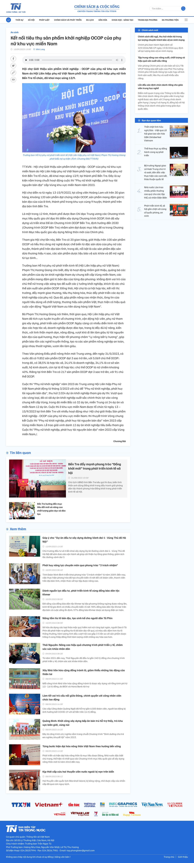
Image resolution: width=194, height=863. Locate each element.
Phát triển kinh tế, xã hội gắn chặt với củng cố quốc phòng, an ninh (155, 210)
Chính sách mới (150, 30)
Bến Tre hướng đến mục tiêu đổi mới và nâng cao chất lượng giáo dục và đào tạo (51, 508)
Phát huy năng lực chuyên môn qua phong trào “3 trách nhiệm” (80, 565)
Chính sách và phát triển (68, 20)
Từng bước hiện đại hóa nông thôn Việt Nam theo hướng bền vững (81, 746)
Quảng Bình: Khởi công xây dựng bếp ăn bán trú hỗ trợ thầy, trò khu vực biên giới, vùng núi (82, 722)
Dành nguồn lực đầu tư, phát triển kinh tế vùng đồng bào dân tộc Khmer (80, 592)
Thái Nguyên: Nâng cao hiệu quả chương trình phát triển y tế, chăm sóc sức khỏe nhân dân (82, 646)
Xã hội (31, 20)
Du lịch (90, 20)
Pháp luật (44, 20)
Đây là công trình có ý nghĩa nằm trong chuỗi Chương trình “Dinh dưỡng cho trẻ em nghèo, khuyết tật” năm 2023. (83, 735)
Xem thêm (18, 529)
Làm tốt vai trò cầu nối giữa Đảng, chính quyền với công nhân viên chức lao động (81, 697)
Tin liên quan (20, 452)
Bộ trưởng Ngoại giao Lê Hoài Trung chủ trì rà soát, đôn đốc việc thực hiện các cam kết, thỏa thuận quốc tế (155, 172)
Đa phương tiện (170, 20)
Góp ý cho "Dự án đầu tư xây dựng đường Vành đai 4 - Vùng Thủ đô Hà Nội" (84, 539)
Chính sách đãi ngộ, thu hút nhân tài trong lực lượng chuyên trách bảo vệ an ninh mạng (161, 38)
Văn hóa (102, 20)
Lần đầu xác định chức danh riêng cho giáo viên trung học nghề (160, 86)
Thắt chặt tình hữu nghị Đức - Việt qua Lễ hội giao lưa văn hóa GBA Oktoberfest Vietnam (155, 133)
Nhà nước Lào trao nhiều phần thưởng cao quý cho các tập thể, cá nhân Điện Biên (155, 192)
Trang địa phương (147, 20)
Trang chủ (169, 857)
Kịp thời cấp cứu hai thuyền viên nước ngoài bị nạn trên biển (78, 771)
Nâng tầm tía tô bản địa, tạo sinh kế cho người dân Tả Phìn (77, 618)
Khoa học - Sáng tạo (122, 20)
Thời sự (19, 20)
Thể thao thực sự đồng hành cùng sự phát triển (155, 152)
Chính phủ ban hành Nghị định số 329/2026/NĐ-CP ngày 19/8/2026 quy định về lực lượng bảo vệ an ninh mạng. (160, 48)
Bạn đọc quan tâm (151, 120)
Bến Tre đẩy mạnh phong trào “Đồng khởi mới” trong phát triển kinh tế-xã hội (94, 468)
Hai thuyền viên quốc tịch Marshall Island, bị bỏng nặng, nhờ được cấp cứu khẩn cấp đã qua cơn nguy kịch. (83, 782)
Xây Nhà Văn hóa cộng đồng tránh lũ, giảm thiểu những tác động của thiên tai (83, 672)
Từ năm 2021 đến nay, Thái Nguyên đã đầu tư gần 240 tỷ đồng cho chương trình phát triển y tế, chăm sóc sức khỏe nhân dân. (83, 659)
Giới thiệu (183, 857)
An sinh (14, 32)
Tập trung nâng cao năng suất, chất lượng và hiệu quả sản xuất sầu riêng (161, 59)
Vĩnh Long (40, 49)
